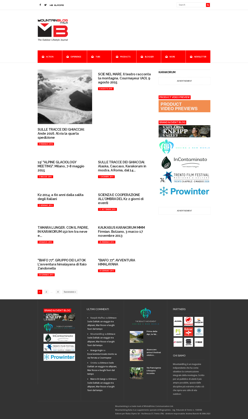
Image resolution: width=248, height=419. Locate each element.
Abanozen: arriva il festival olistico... (154, 352)
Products (125, 56)
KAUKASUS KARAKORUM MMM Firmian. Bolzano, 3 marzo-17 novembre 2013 (121, 232)
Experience (76, 56)
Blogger (149, 56)
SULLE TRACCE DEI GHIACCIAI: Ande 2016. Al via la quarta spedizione (61, 133)
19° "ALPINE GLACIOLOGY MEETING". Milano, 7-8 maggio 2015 (61, 166)
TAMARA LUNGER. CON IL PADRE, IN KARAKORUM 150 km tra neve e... (63, 232)
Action (49, 56)
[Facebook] (40, 5)
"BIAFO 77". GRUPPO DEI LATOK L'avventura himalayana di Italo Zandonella (62, 264)
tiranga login (96, 350)
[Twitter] (45, 5)
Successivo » (70, 292)
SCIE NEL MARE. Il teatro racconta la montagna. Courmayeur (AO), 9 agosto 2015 (124, 78)
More (172, 56)
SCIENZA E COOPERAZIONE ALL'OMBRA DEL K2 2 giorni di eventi (120, 199)
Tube (97, 56)
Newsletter (200, 56)
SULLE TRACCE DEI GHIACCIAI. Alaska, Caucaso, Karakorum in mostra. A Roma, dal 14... (122, 166)
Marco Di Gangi (97, 379)
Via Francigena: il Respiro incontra (154, 371)
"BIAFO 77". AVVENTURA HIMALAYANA (116, 262)
